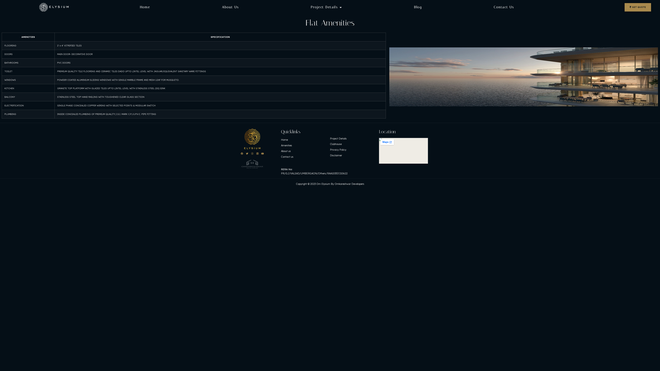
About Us (230, 7)
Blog (418, 7)
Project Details (324, 7)
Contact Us (504, 7)
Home (145, 7)
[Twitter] (247, 154)
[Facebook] (242, 154)
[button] (638, 7)
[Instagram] (252, 154)
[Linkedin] (257, 154)
